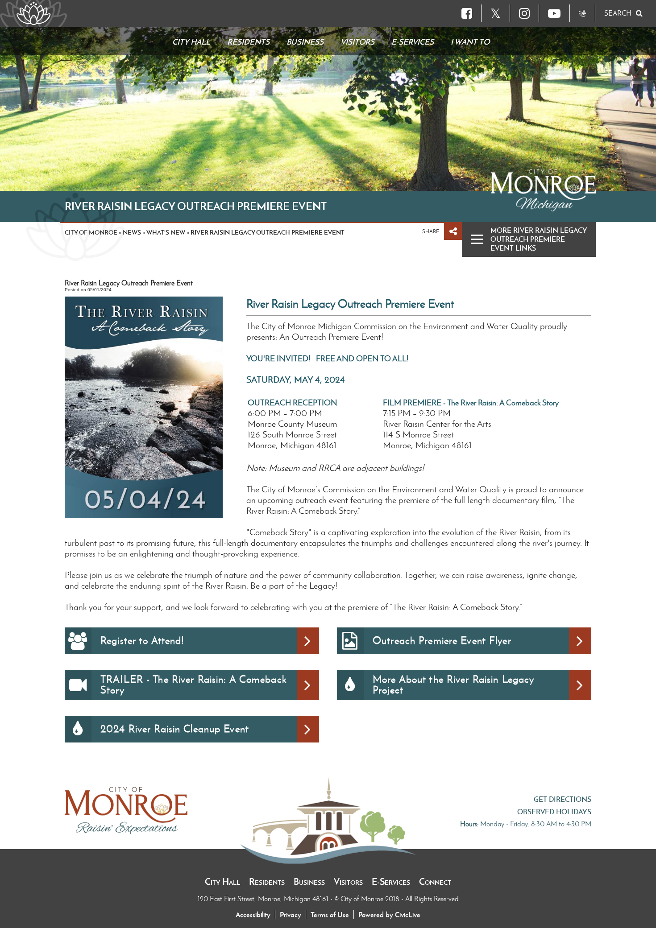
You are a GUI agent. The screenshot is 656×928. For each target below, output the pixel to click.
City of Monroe (91, 232)
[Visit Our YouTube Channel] (554, 13)
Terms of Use (330, 914)
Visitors (348, 881)
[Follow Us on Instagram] (524, 13)
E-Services (391, 881)
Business (309, 881)
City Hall (222, 881)
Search (617, 13)
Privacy (290, 914)
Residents (267, 881)
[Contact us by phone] (582, 13)
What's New (165, 232)
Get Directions (562, 799)
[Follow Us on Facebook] (466, 13)
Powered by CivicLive (389, 914)
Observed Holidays (554, 811)
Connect (435, 881)
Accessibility (253, 914)
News (132, 232)
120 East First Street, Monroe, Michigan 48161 (264, 899)
